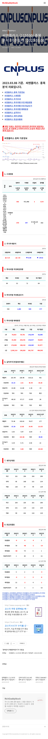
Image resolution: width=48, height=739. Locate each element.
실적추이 (13, 112)
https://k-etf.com (12, 622)
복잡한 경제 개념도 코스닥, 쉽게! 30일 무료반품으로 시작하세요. (16, 613)
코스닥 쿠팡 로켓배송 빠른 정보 (16, 608)
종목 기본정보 (15, 92)
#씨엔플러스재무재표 (8, 598)
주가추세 (13, 99)
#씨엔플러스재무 (40, 596)
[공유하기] (11, 643)
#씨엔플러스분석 (7, 599)
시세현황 (13, 95)
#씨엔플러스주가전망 (39, 593)
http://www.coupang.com (15, 605)
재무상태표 (13, 115)
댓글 (3, 688)
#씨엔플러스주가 (27, 593)
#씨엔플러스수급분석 (29, 594)
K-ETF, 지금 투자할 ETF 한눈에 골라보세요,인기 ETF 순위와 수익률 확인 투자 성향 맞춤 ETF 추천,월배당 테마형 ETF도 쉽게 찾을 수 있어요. (17, 630)
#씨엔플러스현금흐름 (31, 598)
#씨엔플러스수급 (17, 594)
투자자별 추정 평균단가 (18, 105)
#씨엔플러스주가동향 (29, 599)
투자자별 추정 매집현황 (18, 102)
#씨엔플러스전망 (7, 594)
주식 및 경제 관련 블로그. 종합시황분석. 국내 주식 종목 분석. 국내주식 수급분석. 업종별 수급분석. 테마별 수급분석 (19, 704)
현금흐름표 (13, 119)
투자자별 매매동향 (16, 109)
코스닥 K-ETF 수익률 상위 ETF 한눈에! (16, 625)
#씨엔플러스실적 (20, 596)
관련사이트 (5, 726)
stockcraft (6, 730)
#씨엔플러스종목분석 (16, 593)
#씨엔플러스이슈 (17, 599)
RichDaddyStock (10, 3)
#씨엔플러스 (6, 593)
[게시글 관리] (14, 643)
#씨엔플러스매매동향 (8, 596)
